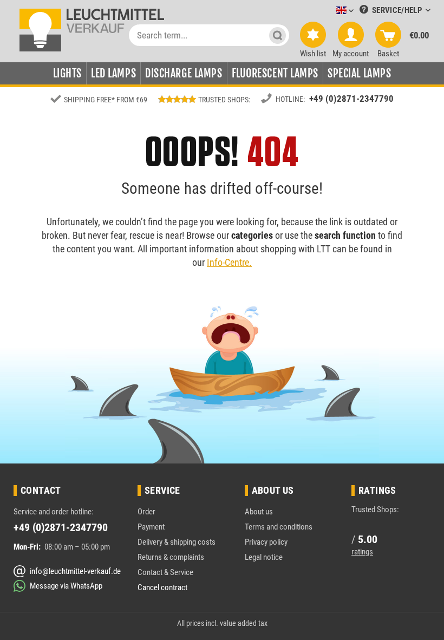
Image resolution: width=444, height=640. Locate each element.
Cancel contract (162, 587)
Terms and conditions (278, 527)
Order (146, 512)
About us (259, 512)
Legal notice (264, 557)
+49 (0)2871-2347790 (351, 98)
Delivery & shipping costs (177, 542)
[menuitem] (329, 11)
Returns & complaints (171, 557)
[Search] (277, 35)
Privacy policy (266, 542)
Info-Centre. (229, 262)
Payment (151, 527)
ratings (362, 552)
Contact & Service (165, 572)
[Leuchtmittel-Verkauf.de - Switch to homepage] (91, 29)
